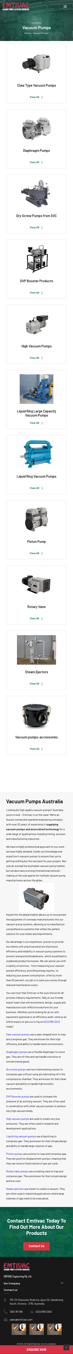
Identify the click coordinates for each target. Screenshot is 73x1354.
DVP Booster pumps (17, 1096)
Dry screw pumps (16, 1069)
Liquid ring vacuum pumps (21, 1136)
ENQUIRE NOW (36, 1349)
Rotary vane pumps (17, 1171)
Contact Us (36, 1246)
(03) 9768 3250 (44, 1311)
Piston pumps (14, 1153)
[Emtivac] (16, 6)
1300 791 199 (16, 1311)
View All (34, 96)
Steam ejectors (15, 1188)
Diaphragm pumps (16, 1051)
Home (27, 33)
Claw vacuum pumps (18, 1034)
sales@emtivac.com (21, 1319)
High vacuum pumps (17, 1118)
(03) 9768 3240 (51, 1021)
